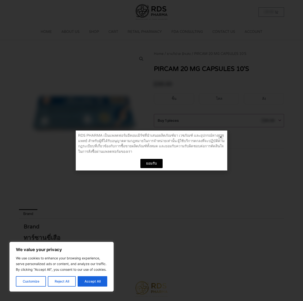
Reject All (62, 281)
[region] (61, 267)
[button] (221, 137)
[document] (151, 150)
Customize (31, 281)
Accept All (93, 281)
